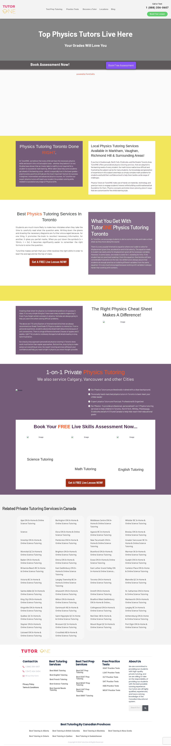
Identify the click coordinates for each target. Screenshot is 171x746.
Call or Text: (157, 6)
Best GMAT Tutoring (84, 696)
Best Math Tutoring (58, 670)
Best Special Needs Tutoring (58, 689)
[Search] (145, 708)
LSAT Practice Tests (111, 673)
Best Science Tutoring (59, 684)
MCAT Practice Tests (111, 690)
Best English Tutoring (58, 675)
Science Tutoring (40, 459)
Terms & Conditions (31, 687)
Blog (113, 9)
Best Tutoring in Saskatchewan (89, 736)
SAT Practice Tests (111, 681)
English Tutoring (131, 469)
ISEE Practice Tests (111, 686)
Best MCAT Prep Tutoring (83, 684)
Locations (103, 9)
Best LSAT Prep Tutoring (82, 690)
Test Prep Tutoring (54, 9)
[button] (55, 9)
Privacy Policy (28, 684)
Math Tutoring (85, 469)
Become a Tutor (90, 9)
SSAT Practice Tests (111, 668)
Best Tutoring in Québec (62, 736)
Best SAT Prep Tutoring (82, 671)
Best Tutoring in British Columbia (66, 731)
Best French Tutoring (58, 679)
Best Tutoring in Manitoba (94, 731)
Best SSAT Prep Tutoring (82, 678)
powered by (85, 74)
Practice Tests (72, 9)
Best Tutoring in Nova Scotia (120, 731)
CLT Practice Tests (110, 677)
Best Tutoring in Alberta (39, 731)
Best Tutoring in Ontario (39, 736)
